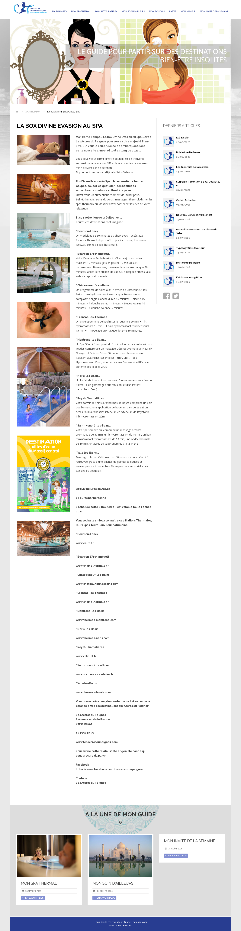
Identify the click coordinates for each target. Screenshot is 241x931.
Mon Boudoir (157, 11)
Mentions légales (120, 925)
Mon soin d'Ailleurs (133, 11)
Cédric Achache (186, 200)
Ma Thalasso (59, 11)
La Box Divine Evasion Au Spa (63, 112)
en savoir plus (34, 898)
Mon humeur (188, 11)
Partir (172, 11)
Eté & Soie (182, 137)
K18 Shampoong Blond (189, 277)
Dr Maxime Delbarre (188, 152)
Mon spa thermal (81, 11)
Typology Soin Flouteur (190, 248)
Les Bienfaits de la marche (192, 167)
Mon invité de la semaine (214, 11)
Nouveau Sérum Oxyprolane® (194, 214)
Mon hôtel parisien (106, 11)
